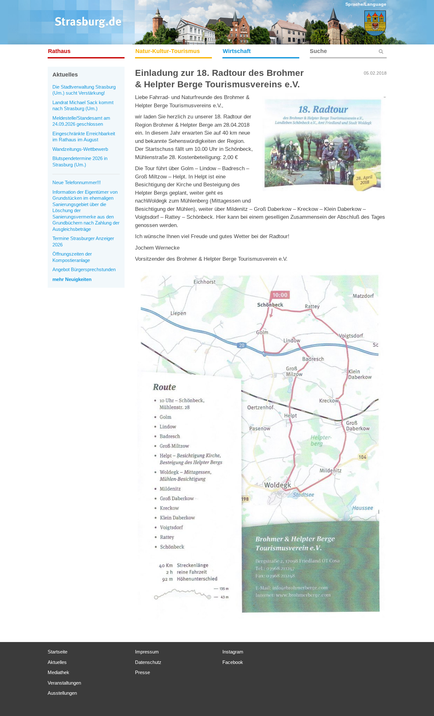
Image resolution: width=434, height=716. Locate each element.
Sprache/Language (365, 4)
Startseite (57, 651)
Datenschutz (148, 662)
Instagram (232, 651)
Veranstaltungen (64, 683)
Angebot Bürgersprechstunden (84, 269)
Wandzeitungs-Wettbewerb (80, 149)
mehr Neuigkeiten (72, 279)
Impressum (147, 651)
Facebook (232, 662)
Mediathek (58, 672)
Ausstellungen (62, 693)
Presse (142, 672)
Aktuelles (57, 662)
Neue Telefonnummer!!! (76, 182)
